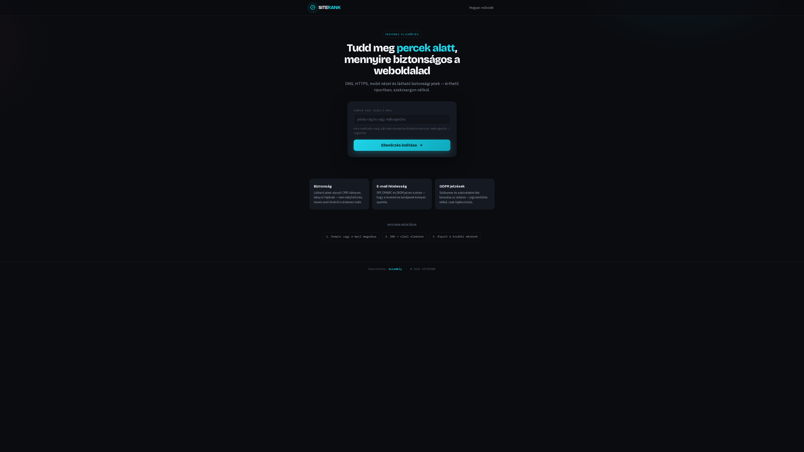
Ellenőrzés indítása (399, 145)
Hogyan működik (481, 8)
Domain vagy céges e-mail (373, 110)
